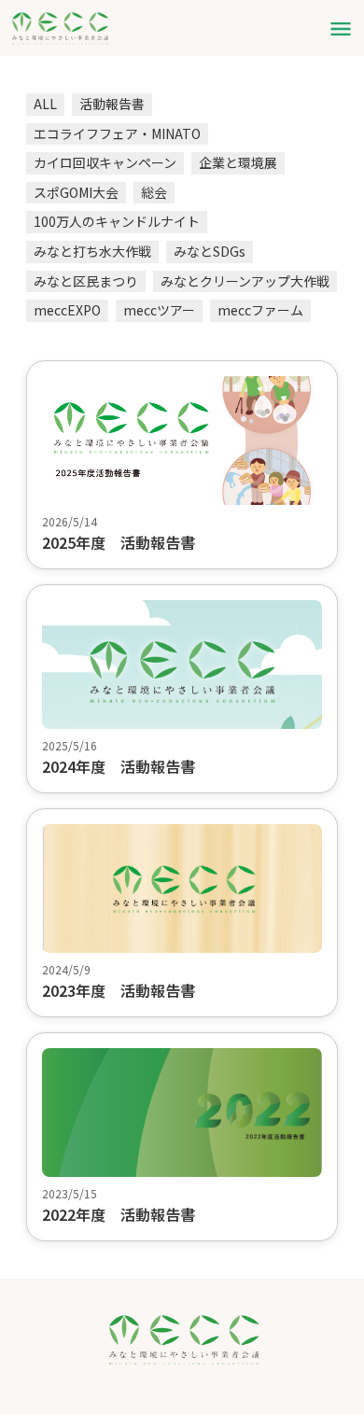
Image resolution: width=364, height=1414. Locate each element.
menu (341, 29)
